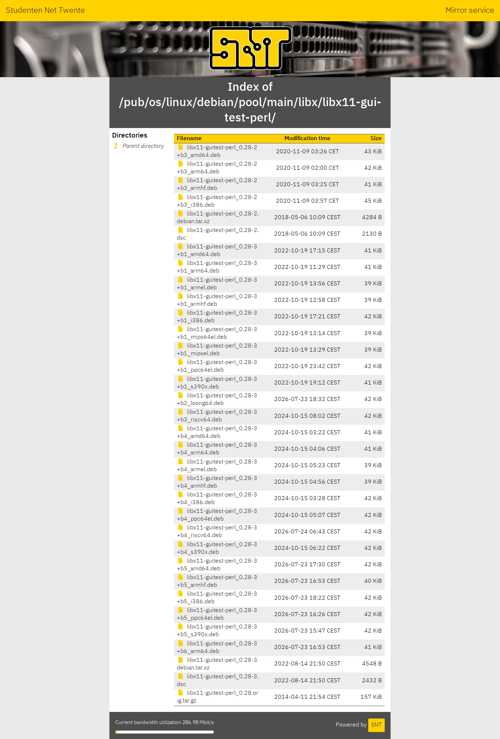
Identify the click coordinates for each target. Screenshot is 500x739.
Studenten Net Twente (45, 11)
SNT (376, 725)
